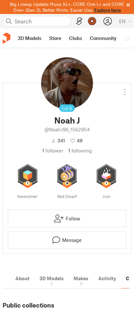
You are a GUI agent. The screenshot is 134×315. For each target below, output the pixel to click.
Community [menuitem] (103, 38)
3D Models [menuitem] (29, 38)
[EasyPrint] (79, 21)
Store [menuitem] (55, 38)
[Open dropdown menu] (124, 89)
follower (52, 150)
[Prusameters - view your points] (92, 21)
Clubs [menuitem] (75, 38)
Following (80, 150)
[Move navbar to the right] (127, 38)
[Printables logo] (6, 38)
